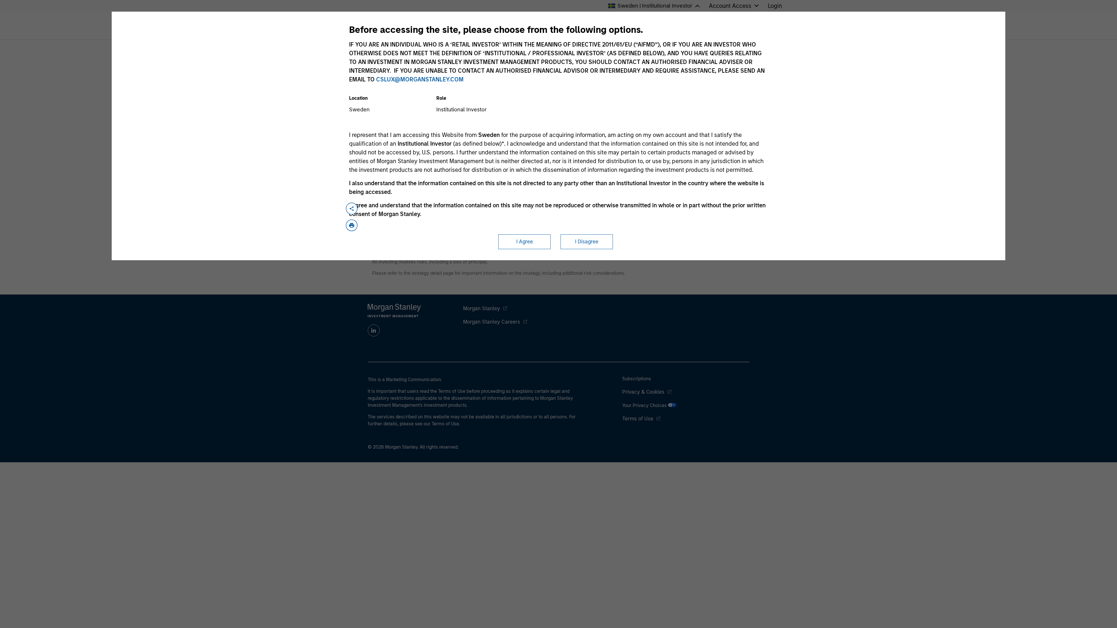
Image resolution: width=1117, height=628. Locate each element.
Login (775, 5)
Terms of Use (637, 418)
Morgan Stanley (481, 308)
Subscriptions (636, 378)
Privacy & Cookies (643, 392)
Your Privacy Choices (645, 405)
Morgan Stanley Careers (491, 322)
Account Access (730, 5)
